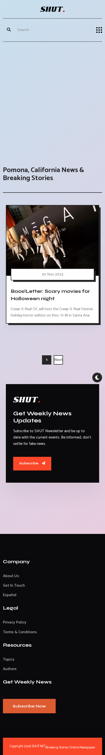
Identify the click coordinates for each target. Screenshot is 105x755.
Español (9, 595)
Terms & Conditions (20, 632)
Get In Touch (14, 585)
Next (58, 360)
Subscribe (29, 463)
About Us (11, 576)
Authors (10, 669)
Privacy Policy (14, 622)
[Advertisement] (52, 99)
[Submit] (9, 30)
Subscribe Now (29, 706)
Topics (8, 659)
